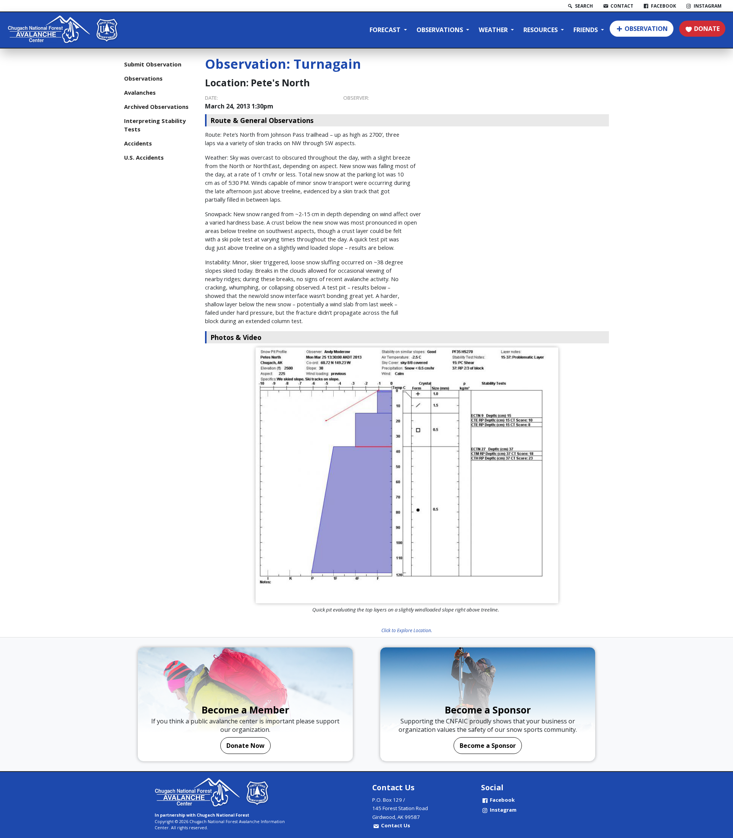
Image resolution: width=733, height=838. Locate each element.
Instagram (503, 809)
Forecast (386, 30)
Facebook (502, 799)
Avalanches (140, 92)
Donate (707, 28)
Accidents (138, 143)
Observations (441, 30)
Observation (646, 28)
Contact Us (395, 825)
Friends (586, 30)
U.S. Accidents (144, 157)
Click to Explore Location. (406, 630)
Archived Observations (156, 106)
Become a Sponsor (488, 745)
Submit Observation (152, 64)
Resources (541, 30)
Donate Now (245, 745)
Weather (494, 30)
